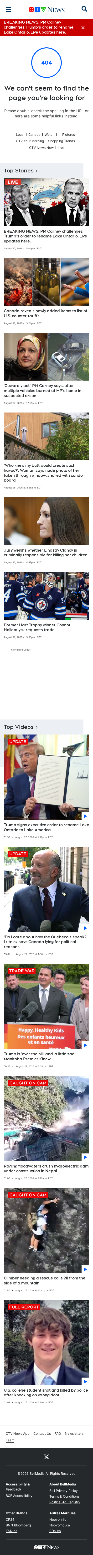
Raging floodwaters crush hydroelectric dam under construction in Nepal (46, 1168)
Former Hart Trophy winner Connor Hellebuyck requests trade (37, 627)
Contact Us (42, 1433)
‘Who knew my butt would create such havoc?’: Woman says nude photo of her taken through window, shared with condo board (43, 473)
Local (20, 134)
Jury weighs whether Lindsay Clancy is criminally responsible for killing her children (46, 553)
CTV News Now (41, 148)
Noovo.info (57, 1519)
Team (10, 1440)
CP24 (10, 1519)
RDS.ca (55, 1531)
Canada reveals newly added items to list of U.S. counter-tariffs (45, 313)
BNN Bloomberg (18, 1525)
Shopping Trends (61, 141)
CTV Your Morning (30, 141)
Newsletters (74, 1433)
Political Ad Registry (64, 1502)
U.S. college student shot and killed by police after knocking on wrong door (46, 1393)
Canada (34, 134)
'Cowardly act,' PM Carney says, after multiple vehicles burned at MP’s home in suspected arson (42, 390)
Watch (49, 134)
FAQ (58, 1433)
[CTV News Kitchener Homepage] (47, 9)
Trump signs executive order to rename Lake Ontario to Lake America (46, 827)
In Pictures (66, 134)
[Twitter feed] (46, 1456)
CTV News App (18, 1433)
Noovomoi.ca (59, 1525)
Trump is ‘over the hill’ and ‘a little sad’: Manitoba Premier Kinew (40, 1056)
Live (61, 148)
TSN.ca (11, 1531)
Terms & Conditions (64, 1496)
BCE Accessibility (19, 1496)
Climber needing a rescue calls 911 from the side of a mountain (44, 1280)
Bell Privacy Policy (63, 1491)
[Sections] (8, 9)
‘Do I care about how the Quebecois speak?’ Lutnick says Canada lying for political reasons (45, 942)
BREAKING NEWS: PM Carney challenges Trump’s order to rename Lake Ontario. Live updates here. (45, 236)
